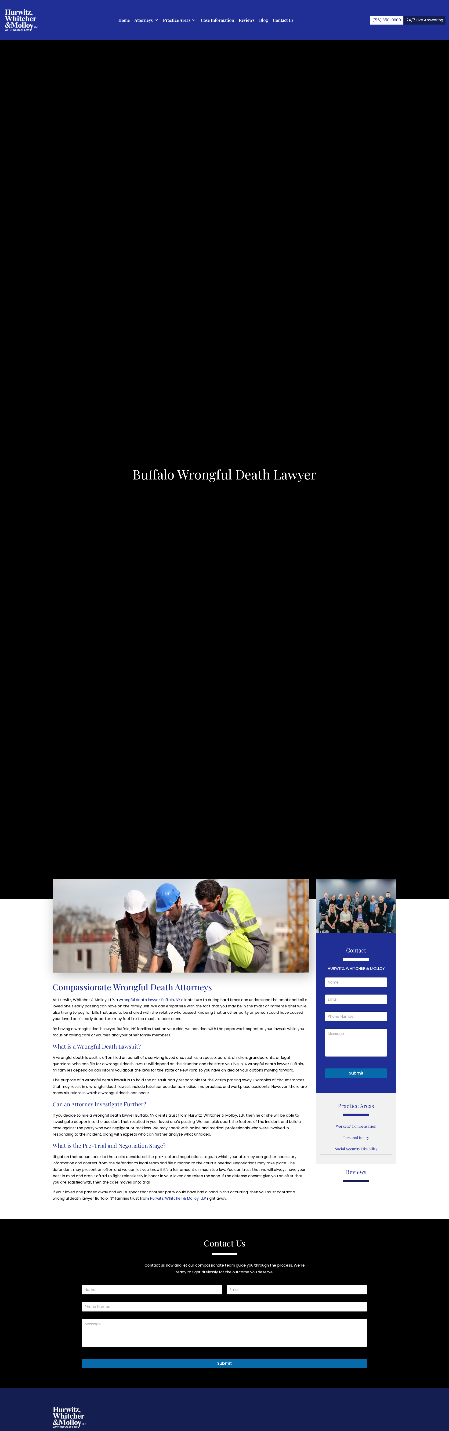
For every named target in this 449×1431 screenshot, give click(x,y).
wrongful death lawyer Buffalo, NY (149, 999)
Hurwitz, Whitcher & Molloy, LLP (178, 1198)
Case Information (217, 20)
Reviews (246, 20)
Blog (263, 20)
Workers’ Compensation (356, 1126)
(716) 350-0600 (386, 20)
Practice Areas (176, 20)
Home (124, 20)
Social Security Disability (356, 1148)
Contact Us (283, 20)
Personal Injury (356, 1137)
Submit (356, 1073)
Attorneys (143, 20)
